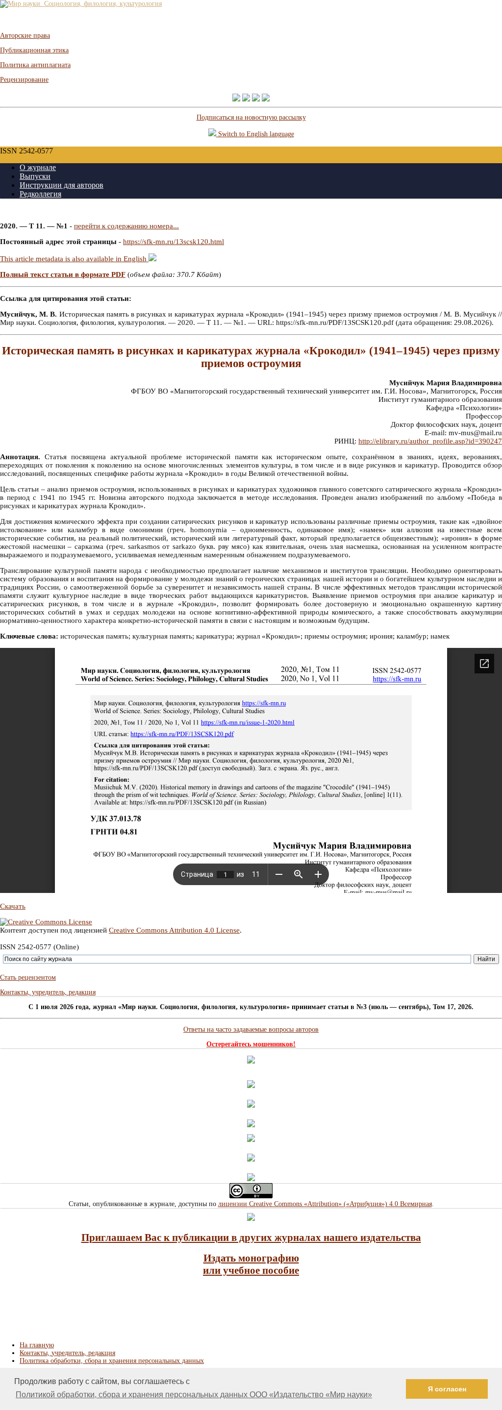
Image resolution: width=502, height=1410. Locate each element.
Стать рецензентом (28, 977)
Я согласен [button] (447, 1389)
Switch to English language (255, 134)
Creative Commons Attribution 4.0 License (174, 930)
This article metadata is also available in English (74, 259)
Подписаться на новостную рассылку (251, 117)
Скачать (12, 906)
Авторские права (25, 35)
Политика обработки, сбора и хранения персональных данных (112, 1360)
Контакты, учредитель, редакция (48, 992)
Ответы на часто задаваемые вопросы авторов (251, 1029)
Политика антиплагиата (35, 65)
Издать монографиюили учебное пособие (251, 1264)
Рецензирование (24, 79)
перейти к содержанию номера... (126, 226)
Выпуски (35, 176)
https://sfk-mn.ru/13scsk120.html (173, 242)
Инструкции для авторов (61, 185)
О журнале (38, 167)
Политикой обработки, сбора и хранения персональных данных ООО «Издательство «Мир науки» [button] (194, 1394)
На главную (37, 1345)
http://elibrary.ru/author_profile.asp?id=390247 (430, 441)
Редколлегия (40, 194)
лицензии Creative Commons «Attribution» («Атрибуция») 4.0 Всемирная (325, 1204)
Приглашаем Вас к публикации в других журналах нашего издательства (251, 1237)
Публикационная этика (34, 50)
